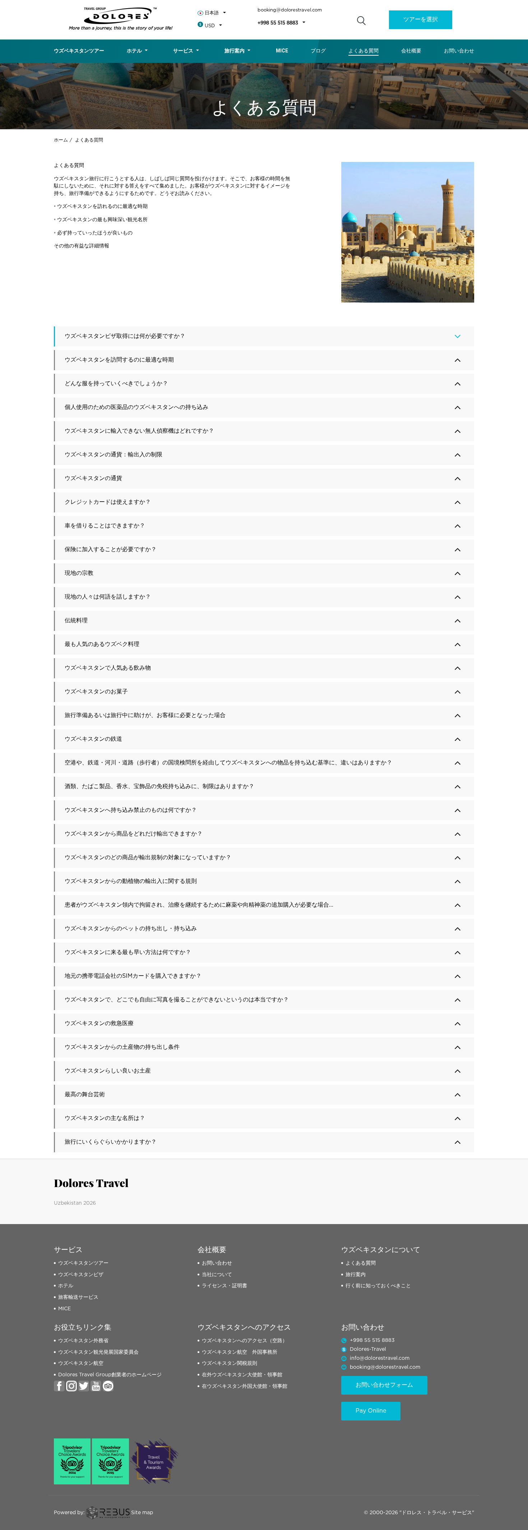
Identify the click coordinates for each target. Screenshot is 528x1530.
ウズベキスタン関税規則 (229, 1363)
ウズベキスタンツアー (79, 51)
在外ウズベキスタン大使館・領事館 (242, 1375)
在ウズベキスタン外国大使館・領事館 (244, 1386)
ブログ (318, 51)
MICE (64, 1309)
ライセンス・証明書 (224, 1286)
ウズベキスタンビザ (80, 1275)
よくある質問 (363, 51)
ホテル (134, 51)
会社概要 (411, 51)
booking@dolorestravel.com (290, 10)
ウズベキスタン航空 (80, 1363)
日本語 (212, 13)
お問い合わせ (459, 51)
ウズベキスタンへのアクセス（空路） (244, 1341)
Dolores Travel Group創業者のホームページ (110, 1375)
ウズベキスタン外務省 (83, 1341)
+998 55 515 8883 (278, 23)
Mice (282, 51)
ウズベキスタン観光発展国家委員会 (98, 1352)
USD (210, 26)
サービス (183, 51)
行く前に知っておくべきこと (378, 1286)
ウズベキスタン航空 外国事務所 (239, 1352)
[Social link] (59, 1385)
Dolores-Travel (368, 1349)
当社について (217, 1275)
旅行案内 (234, 51)
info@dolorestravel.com (379, 1358)
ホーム (61, 140)
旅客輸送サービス (78, 1297)
